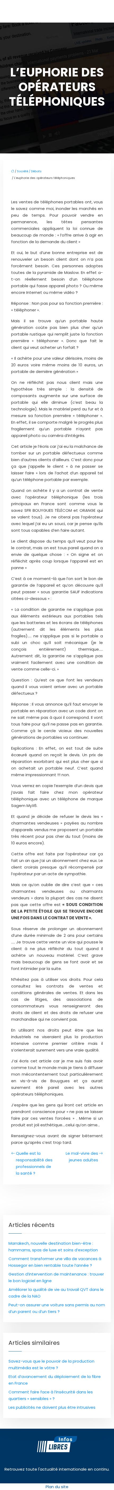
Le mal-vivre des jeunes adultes (82, 1156)
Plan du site (57, 1486)
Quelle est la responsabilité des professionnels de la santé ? (34, 1163)
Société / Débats (29, 171)
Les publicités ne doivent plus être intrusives (51, 1407)
